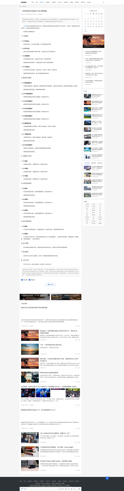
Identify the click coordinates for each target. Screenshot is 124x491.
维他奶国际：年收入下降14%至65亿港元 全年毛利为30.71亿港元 (94, 71)
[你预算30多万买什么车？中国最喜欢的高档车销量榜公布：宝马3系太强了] (87, 114)
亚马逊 (93, 201)
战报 (100, 208)
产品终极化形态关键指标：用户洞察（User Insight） (57, 447)
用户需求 (87, 216)
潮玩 (100, 212)
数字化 (93, 210)
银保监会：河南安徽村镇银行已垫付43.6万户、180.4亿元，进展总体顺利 (59, 332)
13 (93, 19)
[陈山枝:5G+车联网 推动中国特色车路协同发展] (87, 154)
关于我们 (43, 483)
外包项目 (33, 279)
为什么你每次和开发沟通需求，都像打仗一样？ (55, 433)
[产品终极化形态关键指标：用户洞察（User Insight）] (30, 451)
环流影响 (87, 214)
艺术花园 (93, 219)
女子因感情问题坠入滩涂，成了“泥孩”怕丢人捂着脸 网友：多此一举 (94, 64)
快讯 (37, 2)
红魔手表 (100, 216)
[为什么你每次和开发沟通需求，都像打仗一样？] (30, 437)
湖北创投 (48, 2)
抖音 (87, 210)
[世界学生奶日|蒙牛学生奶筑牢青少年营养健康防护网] (87, 172)
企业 (100, 203)
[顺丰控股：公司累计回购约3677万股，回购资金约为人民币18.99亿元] (30, 363)
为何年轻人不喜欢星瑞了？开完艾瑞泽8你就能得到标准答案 (97, 127)
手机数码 (54, 2)
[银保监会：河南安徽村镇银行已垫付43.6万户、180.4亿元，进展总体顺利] (30, 335)
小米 (100, 206)
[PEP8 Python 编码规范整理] (30, 377)
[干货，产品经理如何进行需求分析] (30, 349)
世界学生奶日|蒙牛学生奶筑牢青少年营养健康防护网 (97, 172)
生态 (93, 214)
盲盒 (93, 216)
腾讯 (87, 219)
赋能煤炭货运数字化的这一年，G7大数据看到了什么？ (38, 410)
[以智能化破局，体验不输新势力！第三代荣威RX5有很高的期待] (87, 140)
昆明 (100, 210)
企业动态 (89, 2)
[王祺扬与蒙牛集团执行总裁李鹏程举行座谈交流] (87, 179)
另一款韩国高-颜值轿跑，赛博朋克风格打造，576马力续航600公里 (97, 134)
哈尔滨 (93, 206)
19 (90, 21)
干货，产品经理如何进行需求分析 (51, 345)
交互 (100, 201)
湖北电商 (66, 2)
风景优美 (93, 221)
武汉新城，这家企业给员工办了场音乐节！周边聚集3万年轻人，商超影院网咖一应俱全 (49, 386)
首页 (33, 2)
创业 (87, 206)
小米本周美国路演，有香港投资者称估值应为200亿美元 (93, 79)
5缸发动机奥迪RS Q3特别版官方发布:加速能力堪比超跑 (97, 100)
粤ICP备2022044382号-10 (54, 486)
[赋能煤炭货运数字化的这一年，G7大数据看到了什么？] (50, 416)
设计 (100, 219)
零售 (87, 221)
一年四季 (87, 201)
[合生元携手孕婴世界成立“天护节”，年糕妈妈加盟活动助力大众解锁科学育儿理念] (87, 166)
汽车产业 (60, 2)
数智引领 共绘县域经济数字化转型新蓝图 (34, 307)
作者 (22, 14)
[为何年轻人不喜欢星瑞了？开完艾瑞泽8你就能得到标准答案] (87, 127)
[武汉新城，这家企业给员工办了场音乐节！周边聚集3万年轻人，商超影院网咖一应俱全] (50, 392)
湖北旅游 (77, 2)
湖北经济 (42, 2)
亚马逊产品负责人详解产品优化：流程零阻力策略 (56, 461)
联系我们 (48, 483)
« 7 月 (85, 29)
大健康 (71, 2)
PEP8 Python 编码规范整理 (49, 373)
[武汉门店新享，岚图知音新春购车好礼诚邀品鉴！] (87, 147)
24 (85, 24)
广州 (87, 208)
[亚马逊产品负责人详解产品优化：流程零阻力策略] (30, 465)
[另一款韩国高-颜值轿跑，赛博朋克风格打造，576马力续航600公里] (87, 134)
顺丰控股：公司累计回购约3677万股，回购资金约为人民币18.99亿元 (59, 360)
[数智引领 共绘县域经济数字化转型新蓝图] (50, 313)
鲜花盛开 (100, 221)
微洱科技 (93, 208)
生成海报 (62, 290)
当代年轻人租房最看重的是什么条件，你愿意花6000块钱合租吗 (93, 50)
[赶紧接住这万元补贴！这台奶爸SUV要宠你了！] (87, 94)
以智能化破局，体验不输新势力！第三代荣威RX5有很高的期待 (97, 141)
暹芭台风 (93, 212)
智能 (87, 212)
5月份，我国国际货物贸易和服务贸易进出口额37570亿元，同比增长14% (94, 57)
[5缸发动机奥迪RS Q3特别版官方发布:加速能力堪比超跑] (87, 100)
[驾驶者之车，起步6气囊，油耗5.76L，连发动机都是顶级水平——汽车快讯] (87, 120)
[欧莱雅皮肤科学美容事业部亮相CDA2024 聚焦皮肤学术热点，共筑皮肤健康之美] (87, 192)
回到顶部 (62, 483)
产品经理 (25, 26)
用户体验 (100, 214)
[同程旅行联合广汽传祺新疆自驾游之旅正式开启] (87, 107)
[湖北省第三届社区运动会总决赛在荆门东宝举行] (87, 186)
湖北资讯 (83, 2)
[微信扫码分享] (66, 290)
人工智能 (93, 203)
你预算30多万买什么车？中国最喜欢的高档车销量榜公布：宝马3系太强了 (97, 114)
